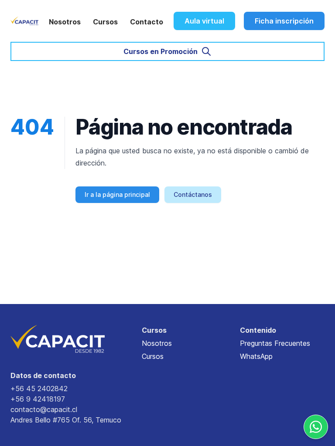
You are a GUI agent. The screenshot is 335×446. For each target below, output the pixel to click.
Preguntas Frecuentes (275, 343)
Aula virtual (204, 21)
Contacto (146, 21)
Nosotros (65, 21)
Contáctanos (193, 194)
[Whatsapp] (316, 427)
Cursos (105, 21)
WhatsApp (256, 356)
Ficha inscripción (284, 21)
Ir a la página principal (117, 194)
